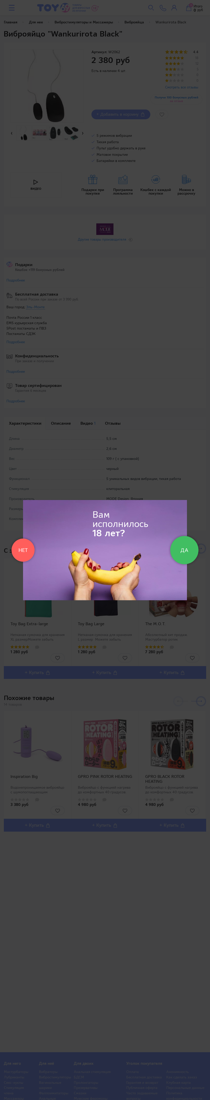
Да (184, 550)
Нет (23, 550)
